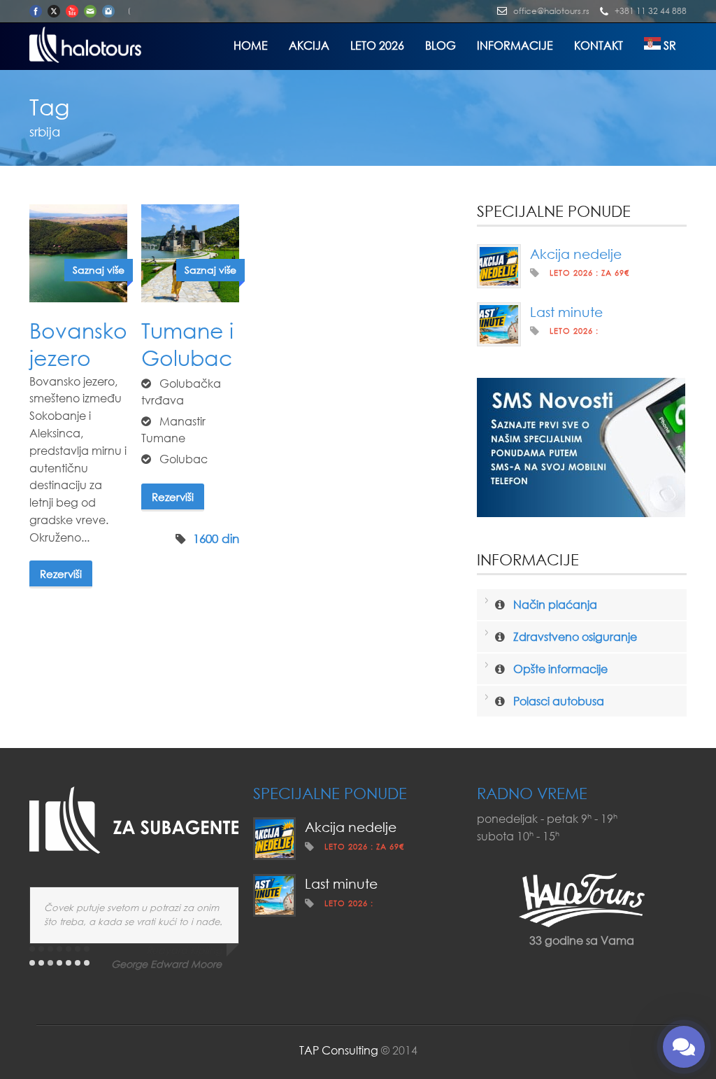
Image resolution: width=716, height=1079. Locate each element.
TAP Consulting (338, 1050)
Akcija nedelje (576, 254)
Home (251, 45)
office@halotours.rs (551, 11)
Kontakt (598, 45)
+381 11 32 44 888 (651, 11)
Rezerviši (61, 574)
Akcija (309, 45)
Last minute (566, 312)
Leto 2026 (377, 45)
